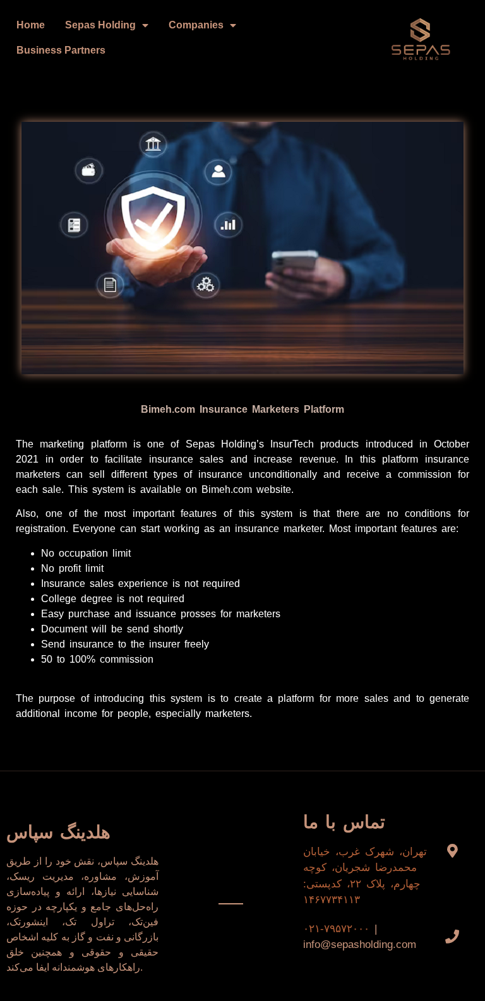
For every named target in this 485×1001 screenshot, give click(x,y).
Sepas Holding (100, 25)
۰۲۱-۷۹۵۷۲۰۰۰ (336, 929)
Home (30, 25)
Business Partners (60, 50)
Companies (196, 25)
